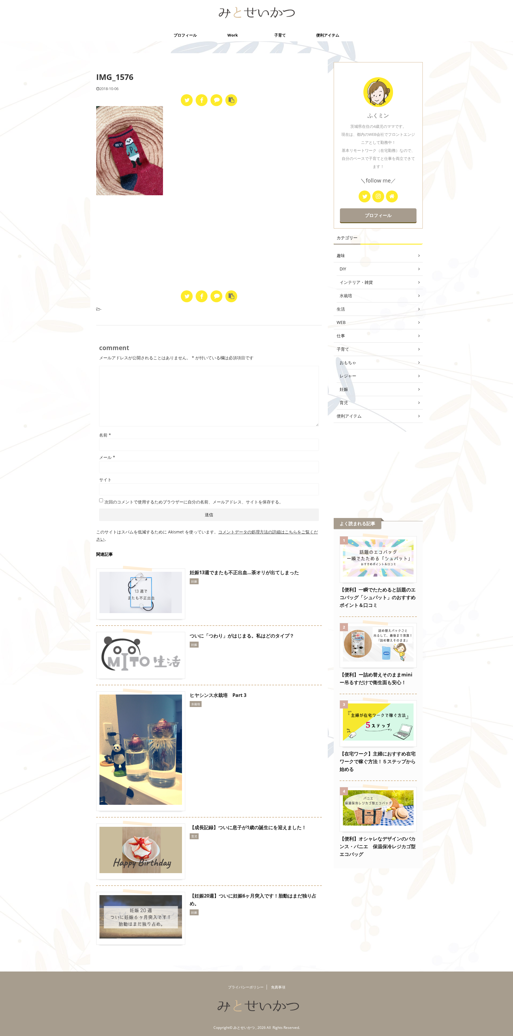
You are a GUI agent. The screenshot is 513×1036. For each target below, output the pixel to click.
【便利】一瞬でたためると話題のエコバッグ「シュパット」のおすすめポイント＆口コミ (378, 597)
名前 (105, 435)
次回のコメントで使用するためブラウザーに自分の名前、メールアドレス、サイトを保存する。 (193, 502)
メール (107, 457)
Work (232, 35)
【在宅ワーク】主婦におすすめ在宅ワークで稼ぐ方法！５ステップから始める (378, 761)
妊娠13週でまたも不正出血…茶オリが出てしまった (244, 572)
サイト (105, 479)
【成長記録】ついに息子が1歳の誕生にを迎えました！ (248, 827)
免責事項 (278, 987)
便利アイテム (327, 35)
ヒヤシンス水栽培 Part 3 (218, 695)
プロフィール (185, 35)
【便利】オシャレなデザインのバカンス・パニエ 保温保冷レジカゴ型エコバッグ (378, 846)
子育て (280, 35)
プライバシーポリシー (246, 987)
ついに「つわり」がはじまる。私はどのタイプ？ (242, 635)
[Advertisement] (209, 242)
